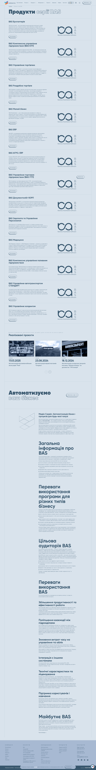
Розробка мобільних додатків (28, 754)
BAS (24, 747)
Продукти (33, 2)
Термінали (43, 755)
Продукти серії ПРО (63, 747)
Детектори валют (44, 747)
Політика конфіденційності (20, 767)
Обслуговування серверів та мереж (29, 759)
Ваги (42, 759)
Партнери (7, 759)
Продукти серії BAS (63, 749)
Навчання (54, 2)
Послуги (26, 2)
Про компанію (20, 2)
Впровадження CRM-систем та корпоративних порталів (29, 762)
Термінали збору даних (46, 761)
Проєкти (48, 2)
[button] (49, 371)
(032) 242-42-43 (81, 752)
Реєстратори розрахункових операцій (46, 750)
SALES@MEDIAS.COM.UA (82, 757)
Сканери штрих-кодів (45, 762)
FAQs (6, 758)
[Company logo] (10, 3)
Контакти (65, 2)
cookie (35, 767)
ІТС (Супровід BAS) (26, 752)
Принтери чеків (44, 753)
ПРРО (60, 752)
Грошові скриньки (44, 752)
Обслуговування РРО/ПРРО (28, 756)
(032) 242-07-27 (81, 748)
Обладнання (40, 2)
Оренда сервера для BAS (28, 750)
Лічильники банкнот (45, 757)
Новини (59, 2)
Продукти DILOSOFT (63, 750)
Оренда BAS (25, 749)
